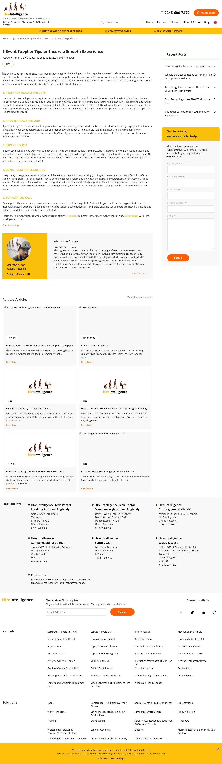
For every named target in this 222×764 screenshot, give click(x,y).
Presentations (185, 702)
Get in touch (131, 215)
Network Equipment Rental (192, 660)
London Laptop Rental (103, 638)
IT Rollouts (183, 720)
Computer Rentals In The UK (62, 631)
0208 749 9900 (39, 527)
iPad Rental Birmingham (147, 653)
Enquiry (172, 215)
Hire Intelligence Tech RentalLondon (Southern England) (51, 507)
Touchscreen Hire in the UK (106, 675)
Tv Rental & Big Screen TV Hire (150, 675)
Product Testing (186, 711)
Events (51, 702)
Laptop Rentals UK (101, 631)
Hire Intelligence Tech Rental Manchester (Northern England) (117, 507)
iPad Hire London (143, 638)
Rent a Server (185, 668)
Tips (13, 38)
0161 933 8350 (103, 527)
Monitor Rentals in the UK (61, 638)
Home (150, 22)
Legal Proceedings (101, 729)
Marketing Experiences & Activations (67, 738)
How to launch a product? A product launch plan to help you (40, 345)
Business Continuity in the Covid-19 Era (28, 408)
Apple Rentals (55, 646)
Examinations (98, 720)
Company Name (177, 176)
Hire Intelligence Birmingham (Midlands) (175, 507)
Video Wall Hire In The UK (148, 682)
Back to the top (10, 225)
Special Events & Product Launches (153, 702)
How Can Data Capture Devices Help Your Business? (35, 471)
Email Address (176, 189)
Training (52, 720)
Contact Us (38, 575)
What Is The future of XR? (148, 738)
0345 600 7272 (177, 12)
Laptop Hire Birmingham (104, 653)
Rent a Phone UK (187, 675)
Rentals (161, 22)
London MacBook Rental (191, 638)
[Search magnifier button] (102, 22)
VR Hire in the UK (100, 660)
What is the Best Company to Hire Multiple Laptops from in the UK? (188, 76)
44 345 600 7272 (104, 557)
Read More (12, 362)
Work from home (56, 711)
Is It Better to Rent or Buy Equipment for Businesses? (187, 113)
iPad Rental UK (142, 631)
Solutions (175, 22)
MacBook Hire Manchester (148, 646)
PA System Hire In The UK (61, 660)
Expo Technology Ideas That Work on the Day (187, 101)
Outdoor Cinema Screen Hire (63, 668)
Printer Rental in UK (101, 668)
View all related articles (140, 297)
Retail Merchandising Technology (109, 738)
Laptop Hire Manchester (104, 646)
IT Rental (71, 215)
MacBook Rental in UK (190, 631)
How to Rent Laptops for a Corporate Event (189, 66)
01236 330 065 (39, 561)
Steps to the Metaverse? (94, 345)
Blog (207, 22)
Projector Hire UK (143, 668)
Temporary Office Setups (147, 711)
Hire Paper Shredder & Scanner (64, 675)
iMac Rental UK (55, 653)
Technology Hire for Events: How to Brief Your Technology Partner (187, 88)
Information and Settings (111, 758)
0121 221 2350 (167, 524)
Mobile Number (176, 202)
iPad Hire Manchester (189, 646)
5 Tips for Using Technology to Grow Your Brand (108, 471)
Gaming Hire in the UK (190, 653)
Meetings (139, 729)
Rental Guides (192, 22)
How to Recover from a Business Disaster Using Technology (114, 408)
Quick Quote (208, 12)
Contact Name (176, 163)
